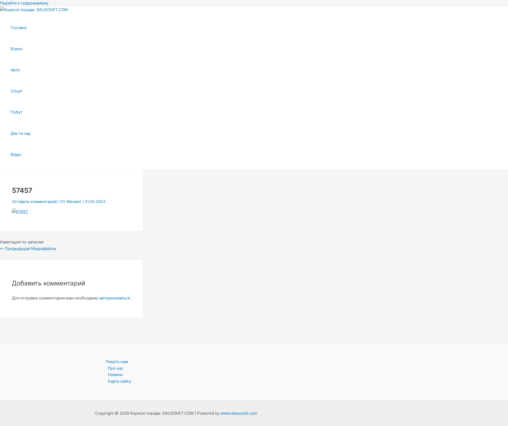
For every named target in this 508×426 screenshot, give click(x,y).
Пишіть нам (117, 361)
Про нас (115, 368)
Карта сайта (119, 381)
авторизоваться (114, 297)
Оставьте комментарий (34, 201)
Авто (15, 69)
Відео (16, 154)
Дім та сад (20, 133)
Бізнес (17, 48)
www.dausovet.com (239, 413)
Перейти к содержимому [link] (24, 3)
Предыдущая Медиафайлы (28, 248)
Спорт (16, 91)
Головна (18, 27)
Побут (16, 112)
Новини (115, 374)
